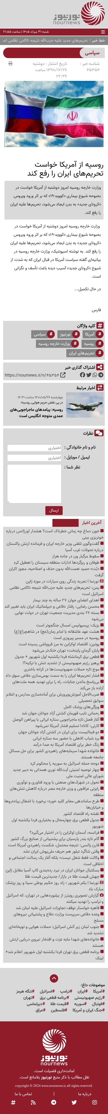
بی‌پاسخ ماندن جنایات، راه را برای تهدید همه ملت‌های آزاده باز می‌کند (58, 685)
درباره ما (84, 1094)
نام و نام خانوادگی (81, 447)
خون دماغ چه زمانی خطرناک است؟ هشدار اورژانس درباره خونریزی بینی (55, 534)
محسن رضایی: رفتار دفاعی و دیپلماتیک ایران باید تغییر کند (52, 606)
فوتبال (97, 1004)
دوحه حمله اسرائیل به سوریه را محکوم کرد (65, 763)
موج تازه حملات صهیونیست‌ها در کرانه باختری (62, 669)
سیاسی (40, 334)
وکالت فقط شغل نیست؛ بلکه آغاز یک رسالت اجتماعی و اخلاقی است (56, 860)
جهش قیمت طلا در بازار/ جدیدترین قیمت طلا (62, 876)
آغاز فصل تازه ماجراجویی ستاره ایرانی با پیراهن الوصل (56, 719)
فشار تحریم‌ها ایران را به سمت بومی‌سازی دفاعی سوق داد (53, 675)
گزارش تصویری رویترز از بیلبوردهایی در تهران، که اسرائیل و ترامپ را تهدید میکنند (55, 898)
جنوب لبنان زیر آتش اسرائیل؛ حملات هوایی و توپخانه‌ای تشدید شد (56, 930)
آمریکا (89, 334)
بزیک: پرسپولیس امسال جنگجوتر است (68, 625)
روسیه (89, 343)
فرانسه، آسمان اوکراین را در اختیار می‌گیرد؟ (65, 832)
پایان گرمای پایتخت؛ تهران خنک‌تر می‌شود (66, 650)
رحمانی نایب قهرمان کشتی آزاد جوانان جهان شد (61, 713)
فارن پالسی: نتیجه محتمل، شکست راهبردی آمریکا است (54, 845)
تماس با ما (23, 1094)
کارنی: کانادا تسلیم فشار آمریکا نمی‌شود (67, 726)
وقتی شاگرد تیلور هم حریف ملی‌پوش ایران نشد (61, 851)
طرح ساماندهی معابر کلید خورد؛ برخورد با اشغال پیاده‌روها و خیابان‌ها (54, 804)
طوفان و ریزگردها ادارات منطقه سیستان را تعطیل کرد (57, 562)
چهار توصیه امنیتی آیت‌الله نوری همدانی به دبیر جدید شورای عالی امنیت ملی (58, 773)
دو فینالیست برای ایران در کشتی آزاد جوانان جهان (59, 732)
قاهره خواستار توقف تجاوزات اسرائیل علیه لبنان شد (58, 908)
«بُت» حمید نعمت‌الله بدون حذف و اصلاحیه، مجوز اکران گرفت (56, 572)
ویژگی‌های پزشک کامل (82, 707)
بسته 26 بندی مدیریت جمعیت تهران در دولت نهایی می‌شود (59, 616)
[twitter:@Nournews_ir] (74, 1103)
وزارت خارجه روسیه (54, 343)
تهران (27, 998)
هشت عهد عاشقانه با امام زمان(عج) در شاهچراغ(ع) (57, 631)
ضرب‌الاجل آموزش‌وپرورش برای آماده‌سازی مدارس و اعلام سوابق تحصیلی (55, 697)
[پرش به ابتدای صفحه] (54, 979)
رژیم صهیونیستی (88, 998)
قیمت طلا (58, 1004)
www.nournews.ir (53, 1086)
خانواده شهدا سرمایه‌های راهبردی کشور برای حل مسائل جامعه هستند (56, 754)
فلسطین (58, 1010)
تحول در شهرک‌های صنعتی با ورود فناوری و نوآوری (58, 782)
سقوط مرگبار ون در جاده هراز (76, 556)
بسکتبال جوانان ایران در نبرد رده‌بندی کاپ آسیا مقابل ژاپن (53, 870)
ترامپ (65, 991)
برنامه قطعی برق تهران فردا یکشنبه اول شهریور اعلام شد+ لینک (55, 955)
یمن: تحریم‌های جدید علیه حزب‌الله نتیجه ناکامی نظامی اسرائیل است (56, 590)
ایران (81, 991)
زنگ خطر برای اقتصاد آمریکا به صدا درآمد (66, 744)
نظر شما (73, 467)
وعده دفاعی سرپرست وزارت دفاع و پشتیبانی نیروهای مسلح (58, 917)
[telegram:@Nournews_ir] (53, 1103)
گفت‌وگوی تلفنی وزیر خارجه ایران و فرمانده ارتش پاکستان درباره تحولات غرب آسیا (55, 546)
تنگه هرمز (24, 991)
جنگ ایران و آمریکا (87, 1010)
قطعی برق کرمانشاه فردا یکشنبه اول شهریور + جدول (57, 656)
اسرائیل (46, 991)
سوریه (79, 1004)
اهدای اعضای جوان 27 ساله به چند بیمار (66, 600)
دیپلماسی (34, 1004)
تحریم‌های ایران (81, 353)
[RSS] (33, 1103)
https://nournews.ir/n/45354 (32, 375)
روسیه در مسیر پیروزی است (76, 638)
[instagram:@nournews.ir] (94, 1103)
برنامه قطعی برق (53, 998)
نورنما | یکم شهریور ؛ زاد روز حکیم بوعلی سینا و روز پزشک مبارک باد (55, 886)
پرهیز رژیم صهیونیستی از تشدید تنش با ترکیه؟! (61, 663)
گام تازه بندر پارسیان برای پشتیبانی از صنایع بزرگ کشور (55, 839)
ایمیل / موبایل (78, 457)
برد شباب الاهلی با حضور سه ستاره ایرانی (66, 738)
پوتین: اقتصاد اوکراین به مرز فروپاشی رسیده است (59, 644)
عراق (39, 1010)
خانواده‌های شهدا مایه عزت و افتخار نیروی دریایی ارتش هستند (56, 942)
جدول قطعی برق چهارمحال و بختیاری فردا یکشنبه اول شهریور (58, 823)
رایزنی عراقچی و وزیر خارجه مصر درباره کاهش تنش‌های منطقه (57, 791)
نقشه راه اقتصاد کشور (81, 813)
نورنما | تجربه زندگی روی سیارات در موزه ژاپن (63, 581)
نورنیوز (65, 334)
